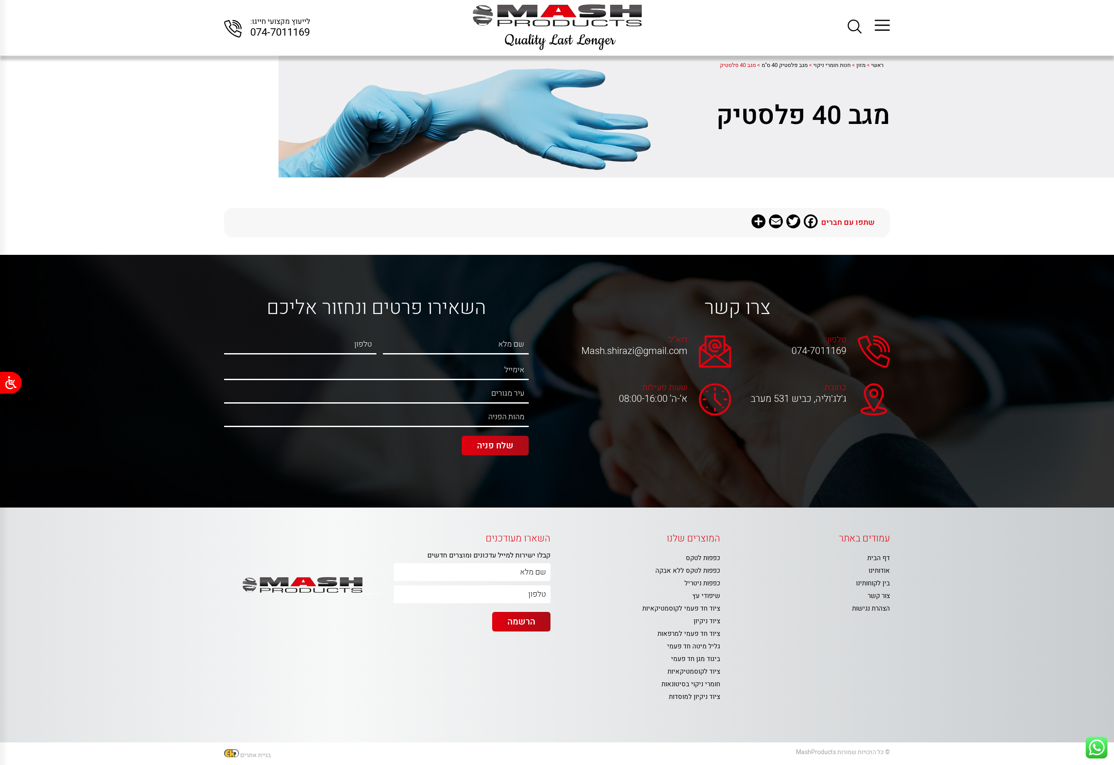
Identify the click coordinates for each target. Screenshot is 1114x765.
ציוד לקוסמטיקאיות (694, 671)
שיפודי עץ (706, 596)
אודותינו (879, 570)
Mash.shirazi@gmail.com (636, 351)
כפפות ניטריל (702, 583)
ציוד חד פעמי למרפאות (689, 633)
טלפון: (835, 339)
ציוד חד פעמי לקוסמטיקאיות (681, 608)
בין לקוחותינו (873, 583)
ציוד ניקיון (707, 621)
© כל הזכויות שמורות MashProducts (843, 752)
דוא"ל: (677, 339)
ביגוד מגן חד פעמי (695, 659)
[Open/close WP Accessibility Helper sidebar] (11, 383)
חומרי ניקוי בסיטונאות (690, 684)
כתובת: (834, 387)
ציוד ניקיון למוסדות (694, 697)
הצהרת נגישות (871, 608)
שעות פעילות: (664, 387)
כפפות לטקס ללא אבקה (687, 570)
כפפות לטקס (703, 558)
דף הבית (878, 558)
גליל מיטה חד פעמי (693, 646)
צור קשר (879, 596)
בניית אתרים (255, 755)
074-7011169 (280, 32)
